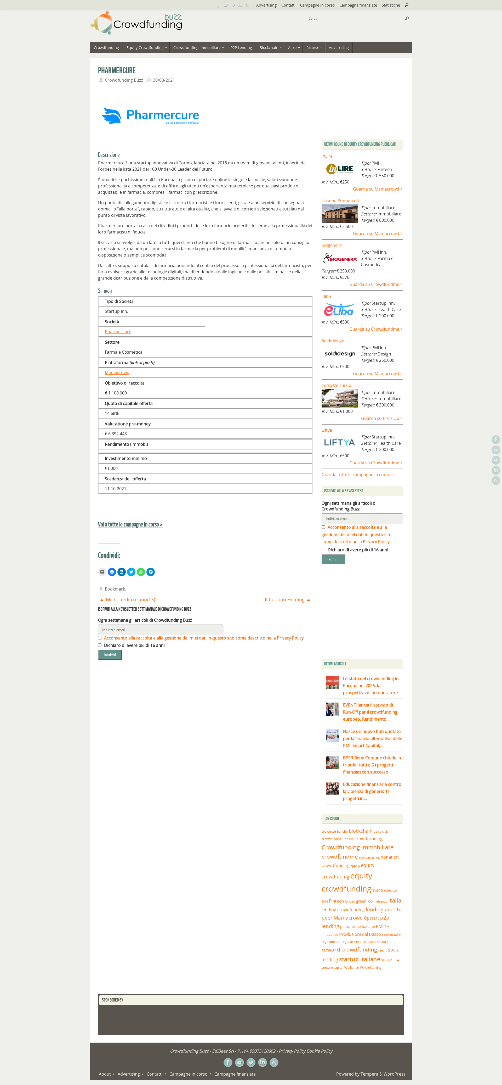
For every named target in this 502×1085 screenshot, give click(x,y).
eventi (377, 890)
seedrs (382, 950)
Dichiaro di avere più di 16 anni (134, 645)
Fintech (336, 901)
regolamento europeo (358, 941)
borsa (377, 831)
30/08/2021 (164, 80)
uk (390, 959)
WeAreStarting (370, 967)
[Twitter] (233, 5)
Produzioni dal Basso (360, 934)
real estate (391, 934)
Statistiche (391, 5)
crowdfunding (369, 839)
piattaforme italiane (357, 926)
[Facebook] (218, 5)
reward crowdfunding (349, 949)
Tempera (369, 1074)
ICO (370, 901)
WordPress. (395, 1074)
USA (396, 960)
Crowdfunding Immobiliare (357, 847)
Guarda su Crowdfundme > (376, 284)
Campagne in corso (317, 5)
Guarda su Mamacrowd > (378, 189)
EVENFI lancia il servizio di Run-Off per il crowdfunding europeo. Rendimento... (370, 712)
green (361, 901)
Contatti (288, 5)
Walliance (351, 967)
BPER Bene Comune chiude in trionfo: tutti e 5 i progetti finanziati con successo (372, 765)
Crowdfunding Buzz (124, 80)
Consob (348, 839)
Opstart (371, 918)
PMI (379, 926)
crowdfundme (340, 856)
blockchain (361, 831)
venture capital (332, 967)
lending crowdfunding (343, 909)
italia (394, 900)
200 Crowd (329, 831)
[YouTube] (225, 5)
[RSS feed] (247, 5)
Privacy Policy (292, 1051)
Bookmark (115, 589)
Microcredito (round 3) (130, 599)
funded (350, 901)
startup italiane (359, 959)
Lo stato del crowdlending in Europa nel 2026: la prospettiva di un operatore (371, 685)
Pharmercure (118, 332)
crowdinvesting (369, 857)
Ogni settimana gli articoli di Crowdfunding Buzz (145, 620)
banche (342, 831)
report (382, 941)
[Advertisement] (365, 613)
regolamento (331, 941)
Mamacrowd (117, 372)
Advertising (266, 5)
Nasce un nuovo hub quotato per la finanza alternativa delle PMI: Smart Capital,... (372, 738)
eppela (355, 866)
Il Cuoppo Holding (285, 599)
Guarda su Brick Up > (382, 418)
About (105, 1074)
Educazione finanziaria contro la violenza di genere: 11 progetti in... (372, 791)
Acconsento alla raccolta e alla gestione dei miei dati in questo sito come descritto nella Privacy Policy (203, 638)
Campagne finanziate (358, 5)
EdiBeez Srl (223, 1051)
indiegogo (380, 901)
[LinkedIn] (240, 5)
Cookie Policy (319, 1051)
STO (384, 960)
